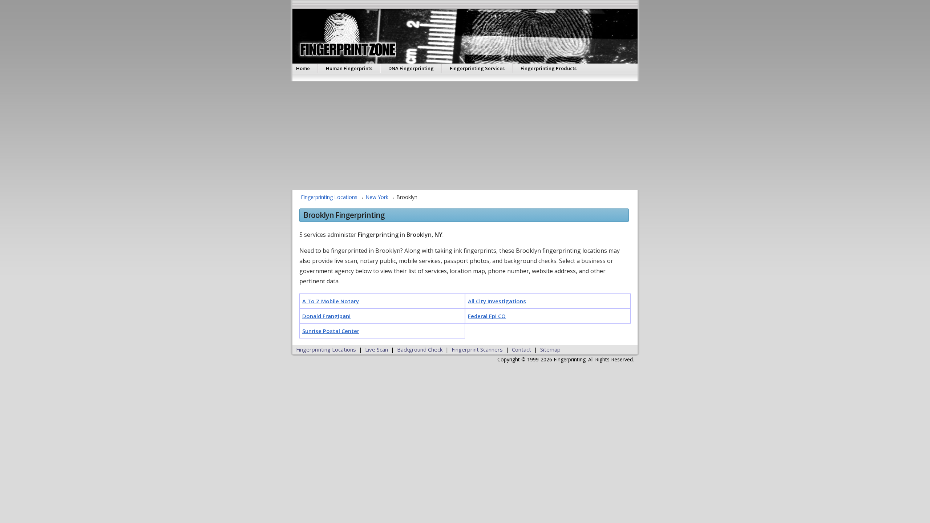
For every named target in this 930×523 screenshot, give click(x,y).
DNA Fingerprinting (411, 68)
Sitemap (550, 349)
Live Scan (376, 349)
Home (303, 68)
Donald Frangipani (326, 316)
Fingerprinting (570, 359)
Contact (521, 349)
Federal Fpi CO (487, 316)
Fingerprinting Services (477, 68)
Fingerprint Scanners (477, 349)
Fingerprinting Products (549, 68)
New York (376, 197)
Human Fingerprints (349, 68)
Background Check (419, 349)
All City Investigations (497, 301)
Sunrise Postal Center (330, 331)
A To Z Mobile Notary (330, 301)
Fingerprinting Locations (329, 197)
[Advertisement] (509, 136)
